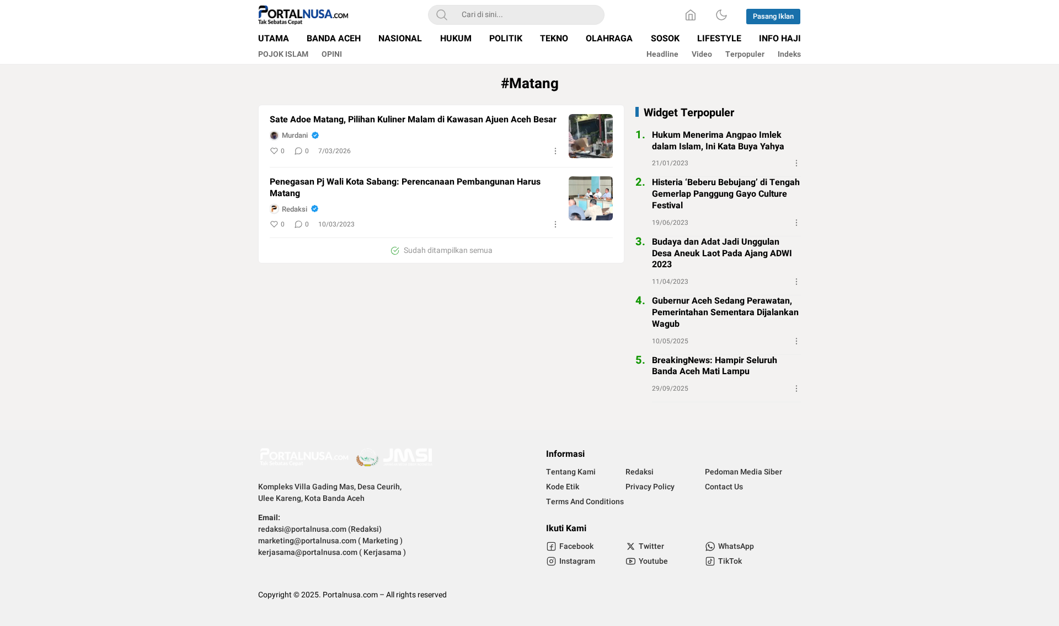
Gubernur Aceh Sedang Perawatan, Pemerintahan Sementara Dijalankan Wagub (725, 312)
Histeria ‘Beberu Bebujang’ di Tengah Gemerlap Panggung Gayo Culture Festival (726, 194)
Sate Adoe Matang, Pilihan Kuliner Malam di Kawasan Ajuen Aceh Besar (413, 120)
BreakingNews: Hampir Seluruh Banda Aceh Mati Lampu (714, 366)
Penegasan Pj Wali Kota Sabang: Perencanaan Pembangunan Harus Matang (405, 187)
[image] (591, 136)
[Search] (442, 15)
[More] (555, 151)
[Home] (690, 14)
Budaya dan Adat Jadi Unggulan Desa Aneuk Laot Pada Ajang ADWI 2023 (722, 253)
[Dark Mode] (721, 14)
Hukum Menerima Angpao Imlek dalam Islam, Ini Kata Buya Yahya (718, 141)
